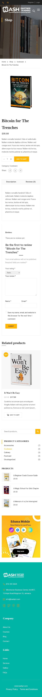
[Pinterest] (20, 170)
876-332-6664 (11, 584)
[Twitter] (15, 170)
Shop (11, 62)
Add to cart (21, 159)
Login (38, 2)
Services (6, 663)
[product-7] (21, 92)
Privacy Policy (12, 689)
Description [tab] (11, 182)
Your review (10, 276)
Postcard (7, 456)
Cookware (20, 62)
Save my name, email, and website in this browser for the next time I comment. (22, 316)
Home (4, 62)
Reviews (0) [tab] (31, 182)
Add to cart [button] (15, 415)
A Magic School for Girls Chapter (26, 488)
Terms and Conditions (29, 689)
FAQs (5, 673)
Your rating (10, 269)
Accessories (9, 445)
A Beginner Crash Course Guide (25, 475)
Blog (4, 637)
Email (24, 301)
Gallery (5, 668)
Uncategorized (9, 459)
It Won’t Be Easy (12, 393)
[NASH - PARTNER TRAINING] (17, 10)
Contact (6, 641)
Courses (6, 632)
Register (31, 2)
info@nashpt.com (13, 599)
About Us (6, 627)
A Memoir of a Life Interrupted (25, 501)
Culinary (7, 452)
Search (38, 431)
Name (8, 301)
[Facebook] (10, 170)
